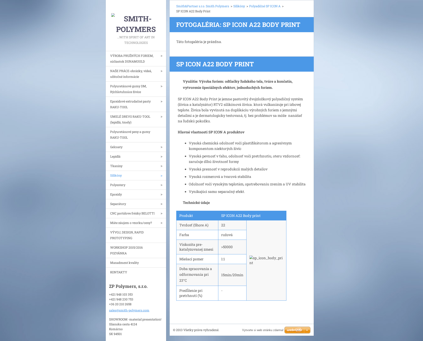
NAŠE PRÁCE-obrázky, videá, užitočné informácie (131, 74)
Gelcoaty (116, 147)
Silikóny (116, 175)
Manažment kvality (124, 263)
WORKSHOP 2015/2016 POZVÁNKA (126, 250)
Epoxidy (116, 194)
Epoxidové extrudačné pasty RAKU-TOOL (130, 104)
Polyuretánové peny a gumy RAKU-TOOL (130, 135)
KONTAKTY (118, 272)
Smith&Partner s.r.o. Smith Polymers (202, 6)
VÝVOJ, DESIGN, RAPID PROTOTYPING (127, 235)
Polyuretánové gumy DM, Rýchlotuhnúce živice (128, 89)
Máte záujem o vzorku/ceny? (131, 223)
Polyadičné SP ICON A (264, 6)
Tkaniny (116, 166)
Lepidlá (115, 156)
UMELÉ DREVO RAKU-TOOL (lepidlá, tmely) (130, 119)
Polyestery (117, 185)
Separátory (118, 204)
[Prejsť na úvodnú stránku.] (136, 17)
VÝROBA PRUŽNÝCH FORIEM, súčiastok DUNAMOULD (132, 58)
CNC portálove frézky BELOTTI (132, 213)
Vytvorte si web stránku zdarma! (263, 330)
